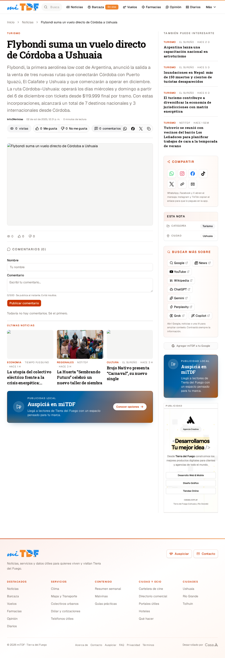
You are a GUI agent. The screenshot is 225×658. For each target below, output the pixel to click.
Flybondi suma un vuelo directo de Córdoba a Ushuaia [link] (79, 22)
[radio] (46, 128)
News (203, 263)
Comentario (15, 275)
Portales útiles (149, 604)
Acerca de (81, 645)
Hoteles (144, 611)
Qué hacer (146, 619)
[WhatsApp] (125, 129)
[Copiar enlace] (149, 129)
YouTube (180, 272)
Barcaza (13, 596)
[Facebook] (133, 129)
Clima (55, 589)
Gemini (179, 298)
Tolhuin (188, 604)
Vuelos (11, 604)
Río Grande (190, 596)
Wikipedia (181, 280)
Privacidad (133, 645)
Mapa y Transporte (64, 596)
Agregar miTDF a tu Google (193, 346)
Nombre (12, 260)
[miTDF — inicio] (23, 553)
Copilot (201, 316)
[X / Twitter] (141, 129)
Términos (148, 645)
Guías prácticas (106, 604)
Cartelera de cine (151, 589)
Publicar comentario (24, 303)
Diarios (12, 626)
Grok (177, 316)
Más (209, 7)
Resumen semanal (108, 589)
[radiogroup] (61, 128)
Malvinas (101, 596)
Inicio (11, 22)
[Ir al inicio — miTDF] (23, 7)
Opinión (12, 619)
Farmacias (14, 611)
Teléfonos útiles (62, 619)
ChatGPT (180, 289)
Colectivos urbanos (64, 604)
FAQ (121, 645)
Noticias (27, 22)
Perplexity (181, 307)
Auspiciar (182, 554)
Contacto (208, 554)
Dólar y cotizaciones (65, 611)
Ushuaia (188, 589)
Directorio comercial (153, 596)
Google (179, 263)
